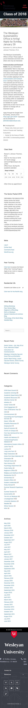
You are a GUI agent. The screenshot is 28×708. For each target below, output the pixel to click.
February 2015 (8, 602)
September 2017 (9, 540)
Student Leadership (10, 482)
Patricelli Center (9, 461)
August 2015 (8, 592)
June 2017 (7, 547)
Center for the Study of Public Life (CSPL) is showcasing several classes (13, 137)
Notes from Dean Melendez (12, 456)
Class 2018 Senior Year (11, 409)
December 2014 (9, 607)
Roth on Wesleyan (9, 312)
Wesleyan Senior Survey (11, 363)
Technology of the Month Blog (13, 318)
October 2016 (8, 566)
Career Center (8, 405)
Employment (8, 426)
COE (5, 412)
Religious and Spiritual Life (12, 473)
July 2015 (7, 595)
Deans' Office (8, 421)
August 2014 (8, 616)
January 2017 (8, 559)
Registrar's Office (9, 470)
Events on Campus (10, 430)
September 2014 (9, 614)
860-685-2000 (25, 661)
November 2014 (9, 609)
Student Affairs (9, 480)
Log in (6, 245)
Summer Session (9, 491)
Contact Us (7, 670)
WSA (5, 508)
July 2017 (7, 545)
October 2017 (8, 537)
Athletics (6, 402)
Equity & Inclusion (9, 428)
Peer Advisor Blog (9, 308)
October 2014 (8, 611)
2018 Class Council (10, 390)
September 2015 (9, 590)
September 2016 (9, 568)
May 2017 (7, 549)
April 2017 (7, 552)
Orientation (7, 458)
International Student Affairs (13, 444)
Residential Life (9, 475)
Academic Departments (11, 395)
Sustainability (8, 494)
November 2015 (9, 585)
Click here (7, 267)
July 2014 (7, 619)
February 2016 (8, 578)
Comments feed (9, 250)
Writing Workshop (9, 306)
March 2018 (7, 528)
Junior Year (7, 446)
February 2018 (8, 530)
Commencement (9, 414)
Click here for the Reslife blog (13, 291)
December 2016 (9, 561)
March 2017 (7, 554)
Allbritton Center (9, 400)
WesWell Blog (8, 320)
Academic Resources (10, 397)
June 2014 (7, 621)
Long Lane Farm (9, 451)
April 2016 (7, 573)
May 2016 (7, 571)
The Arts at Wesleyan (11, 496)
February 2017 (8, 557)
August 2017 (8, 542)
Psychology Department (11, 465)
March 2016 (8, 576)
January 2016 (8, 580)
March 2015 (7, 600)
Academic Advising (10, 393)
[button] (24, 5)
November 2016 (9, 564)
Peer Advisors (8, 463)
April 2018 (7, 525)
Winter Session (8, 506)
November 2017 (9, 535)
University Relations (10, 501)
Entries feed (8, 247)
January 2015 (8, 604)
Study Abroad (8, 485)
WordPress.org (8, 252)
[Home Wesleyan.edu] (14, 634)
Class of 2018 (15, 14)
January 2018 (8, 533)
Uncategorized (9, 125)
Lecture (6, 449)
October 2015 (8, 588)
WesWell (6, 503)
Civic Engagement (9, 407)
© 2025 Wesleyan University (13, 703)
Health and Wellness (10, 437)
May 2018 (7, 523)
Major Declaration (9, 454)
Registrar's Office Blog (11, 310)
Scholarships (8, 477)
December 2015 (9, 583)
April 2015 (7, 597)
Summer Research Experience (13, 487)
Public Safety (8, 468)
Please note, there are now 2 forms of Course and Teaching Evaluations (13, 130)
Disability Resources (10, 423)
